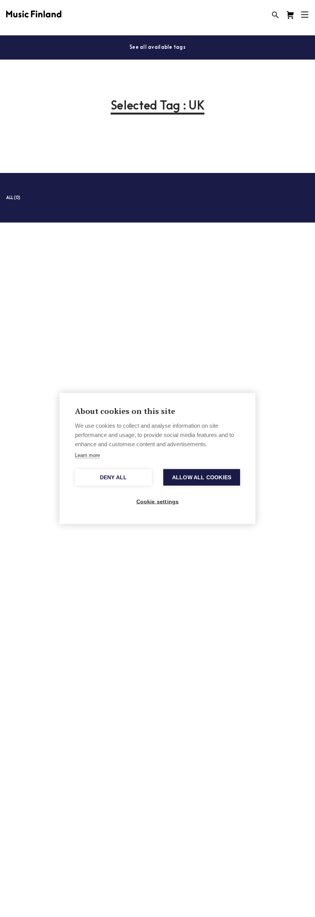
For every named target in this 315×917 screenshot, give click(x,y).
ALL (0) (13, 198)
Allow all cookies (201, 477)
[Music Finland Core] (290, 15)
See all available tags (157, 47)
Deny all (113, 477)
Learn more (87, 455)
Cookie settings (157, 502)
